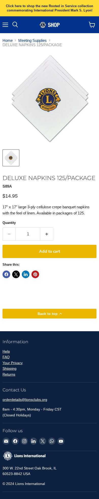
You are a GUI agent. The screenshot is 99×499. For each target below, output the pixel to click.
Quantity (9, 223)
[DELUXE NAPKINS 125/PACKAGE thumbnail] (11, 158)
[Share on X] (16, 274)
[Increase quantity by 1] (46, 234)
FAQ (6, 357)
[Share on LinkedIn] (25, 274)
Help (6, 351)
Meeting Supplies (32, 40)
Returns (9, 374)
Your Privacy (13, 363)
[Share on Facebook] (6, 274)
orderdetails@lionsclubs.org (25, 400)
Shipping (9, 368)
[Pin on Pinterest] (35, 274)
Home (8, 40)
